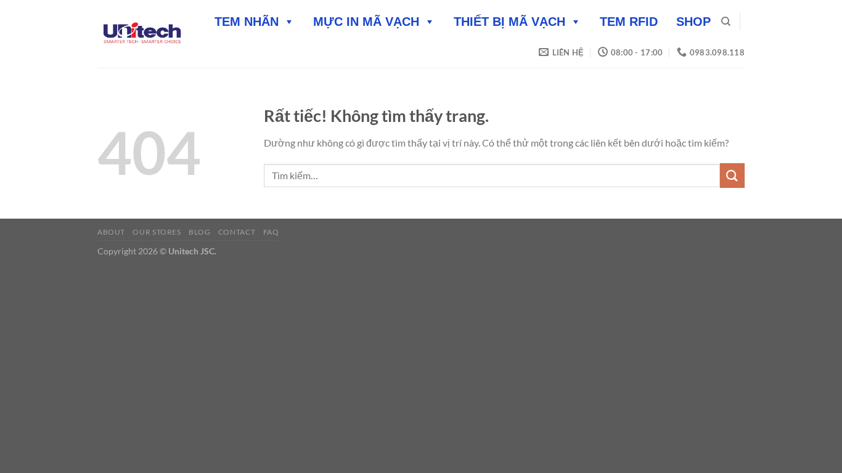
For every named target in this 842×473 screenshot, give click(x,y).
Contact (236, 231)
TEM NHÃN (247, 21)
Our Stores (157, 231)
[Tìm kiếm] (725, 21)
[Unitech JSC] (142, 33)
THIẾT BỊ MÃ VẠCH (509, 21)
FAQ (271, 231)
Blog (199, 231)
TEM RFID (629, 21)
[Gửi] (732, 175)
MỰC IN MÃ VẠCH (366, 21)
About (111, 231)
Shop (693, 21)
